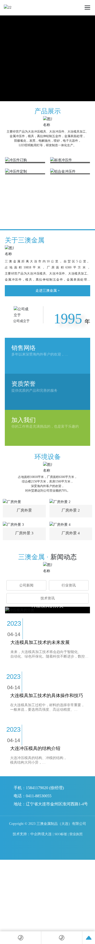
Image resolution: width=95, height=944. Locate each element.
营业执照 (76, 834)
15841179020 (37, 788)
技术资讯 (48, 598)
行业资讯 (69, 585)
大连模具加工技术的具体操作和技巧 (46, 695)
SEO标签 (60, 834)
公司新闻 (26, 585)
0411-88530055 (38, 796)
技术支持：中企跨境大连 (32, 834)
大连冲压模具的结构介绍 (35, 748)
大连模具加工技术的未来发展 (40, 642)
